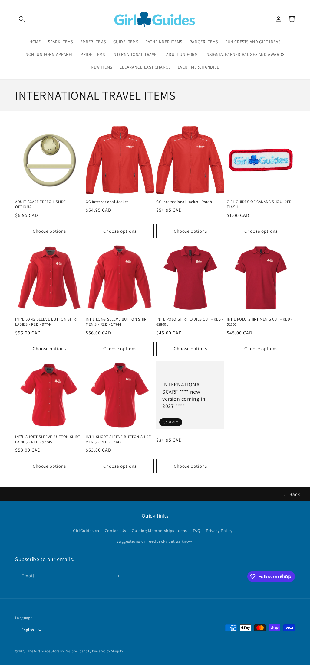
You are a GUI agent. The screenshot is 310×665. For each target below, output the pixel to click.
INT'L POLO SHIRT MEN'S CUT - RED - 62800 (259, 322)
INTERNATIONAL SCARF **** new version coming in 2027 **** (183, 395)
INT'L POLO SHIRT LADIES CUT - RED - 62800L (189, 322)
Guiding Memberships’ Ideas (159, 530)
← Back (291, 494)
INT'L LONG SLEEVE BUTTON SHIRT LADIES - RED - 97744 (46, 322)
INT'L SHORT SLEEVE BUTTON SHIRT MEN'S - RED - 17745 (118, 439)
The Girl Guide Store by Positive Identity (59, 651)
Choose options (49, 231)
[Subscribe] (117, 576)
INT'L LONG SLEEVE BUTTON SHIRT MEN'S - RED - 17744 (117, 322)
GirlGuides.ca (86, 530)
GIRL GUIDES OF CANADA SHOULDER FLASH (259, 204)
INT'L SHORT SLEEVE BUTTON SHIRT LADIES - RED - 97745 (48, 439)
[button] (21, 19)
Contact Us (115, 530)
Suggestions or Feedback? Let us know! (154, 541)
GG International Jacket (107, 201)
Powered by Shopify (107, 651)
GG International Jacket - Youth (184, 201)
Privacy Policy (219, 530)
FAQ (196, 530)
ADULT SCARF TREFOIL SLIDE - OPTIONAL (41, 204)
